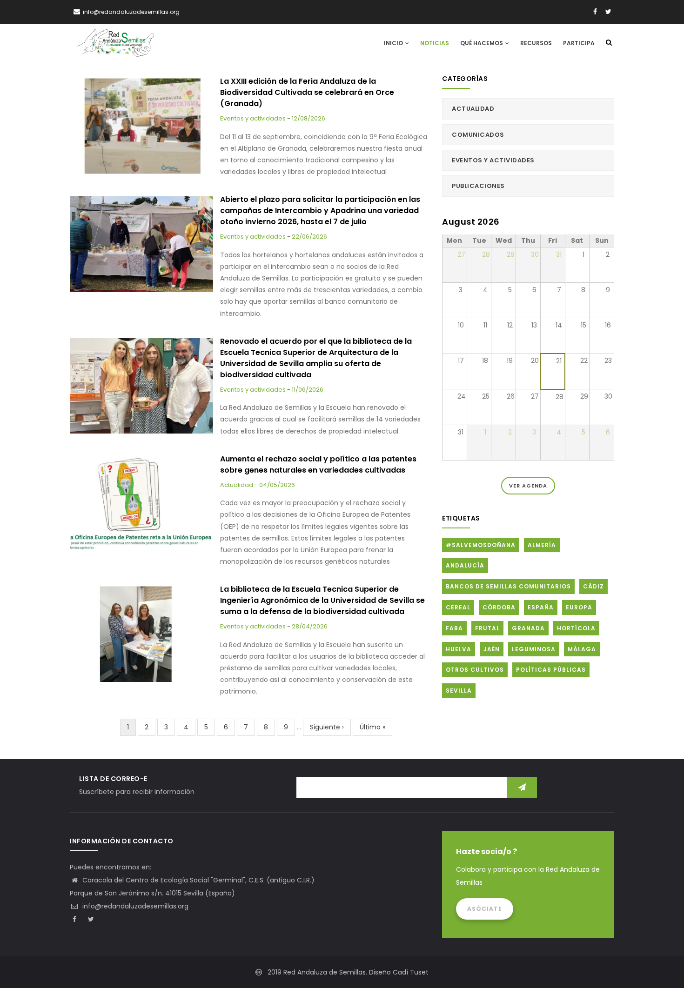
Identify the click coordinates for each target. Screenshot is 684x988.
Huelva (458, 649)
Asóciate (484, 909)
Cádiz (593, 586)
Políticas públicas (551, 670)
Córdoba (499, 607)
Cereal (458, 607)
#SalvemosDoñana (481, 545)
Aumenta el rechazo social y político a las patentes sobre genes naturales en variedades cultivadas (318, 464)
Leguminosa (534, 649)
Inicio (394, 43)
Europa (579, 607)
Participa (579, 43)
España (541, 607)
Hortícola (576, 628)
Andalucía (465, 565)
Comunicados (478, 134)
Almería (542, 545)
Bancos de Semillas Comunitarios (508, 586)
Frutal (487, 628)
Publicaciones (478, 185)
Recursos (536, 43)
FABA (454, 628)
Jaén (491, 649)
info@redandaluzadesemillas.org (134, 906)
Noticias (434, 43)
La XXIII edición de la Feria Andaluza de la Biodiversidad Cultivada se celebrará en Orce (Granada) (307, 92)
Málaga (582, 649)
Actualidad (236, 485)
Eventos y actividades (253, 118)
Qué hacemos (482, 43)
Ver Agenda (528, 485)
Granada (528, 628)
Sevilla (459, 690)
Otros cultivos (475, 670)
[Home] (115, 42)
